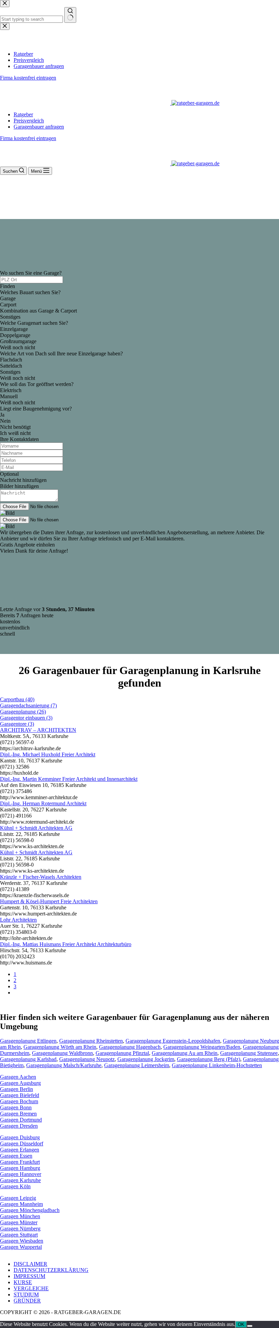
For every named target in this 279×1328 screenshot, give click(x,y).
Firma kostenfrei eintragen (28, 138)
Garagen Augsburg (20, 1083)
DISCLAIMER (30, 1264)
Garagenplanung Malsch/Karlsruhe (63, 1065)
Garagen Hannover (20, 1174)
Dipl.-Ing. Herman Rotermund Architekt (43, 803)
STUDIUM (26, 1294)
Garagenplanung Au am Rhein (184, 1053)
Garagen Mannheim (21, 1204)
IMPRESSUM (29, 1276)
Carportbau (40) (17, 699)
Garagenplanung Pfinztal (122, 1053)
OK (241, 1324)
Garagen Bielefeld (19, 1095)
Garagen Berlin (16, 1089)
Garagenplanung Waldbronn (62, 1053)
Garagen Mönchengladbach (30, 1210)
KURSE (23, 1282)
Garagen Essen (16, 1156)
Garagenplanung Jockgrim (145, 1059)
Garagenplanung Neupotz (87, 1059)
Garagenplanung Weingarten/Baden (201, 1047)
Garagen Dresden (19, 1126)
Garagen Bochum (19, 1101)
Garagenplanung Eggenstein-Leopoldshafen (173, 1041)
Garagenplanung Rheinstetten (91, 1041)
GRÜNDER (27, 1301)
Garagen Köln (15, 1186)
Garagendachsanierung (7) (28, 705)
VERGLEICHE (31, 1288)
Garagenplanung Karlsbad (28, 1059)
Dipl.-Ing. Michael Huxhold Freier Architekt (47, 754)
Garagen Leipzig (18, 1198)
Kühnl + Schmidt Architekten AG (36, 828)
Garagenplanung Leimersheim (136, 1065)
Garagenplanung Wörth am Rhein (59, 1047)
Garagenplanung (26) (23, 712)
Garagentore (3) (17, 724)
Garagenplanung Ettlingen (28, 1041)
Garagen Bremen (18, 1113)
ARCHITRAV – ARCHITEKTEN (38, 730)
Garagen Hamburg (20, 1168)
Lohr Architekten (18, 920)
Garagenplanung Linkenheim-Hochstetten (217, 1065)
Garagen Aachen (18, 1077)
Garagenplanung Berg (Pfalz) (208, 1059)
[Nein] (249, 1326)
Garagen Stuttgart (19, 1235)
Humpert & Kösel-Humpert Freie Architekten (49, 901)
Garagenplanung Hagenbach (130, 1047)
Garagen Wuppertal (21, 1247)
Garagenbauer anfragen (39, 127)
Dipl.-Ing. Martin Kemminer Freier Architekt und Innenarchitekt (68, 779)
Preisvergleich (29, 120)
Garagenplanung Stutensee (249, 1053)
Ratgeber (23, 114)
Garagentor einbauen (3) (26, 718)
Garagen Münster (18, 1222)
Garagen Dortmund (21, 1120)
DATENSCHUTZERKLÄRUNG (51, 1270)
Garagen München (20, 1216)
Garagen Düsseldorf (21, 1143)
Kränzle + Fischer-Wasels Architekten (40, 877)
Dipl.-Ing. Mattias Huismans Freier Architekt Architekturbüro (65, 944)
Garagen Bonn (16, 1107)
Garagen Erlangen (19, 1150)
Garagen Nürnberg (20, 1228)
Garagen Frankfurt (20, 1162)
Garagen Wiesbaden (21, 1241)
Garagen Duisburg (20, 1137)
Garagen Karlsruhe (20, 1180)
